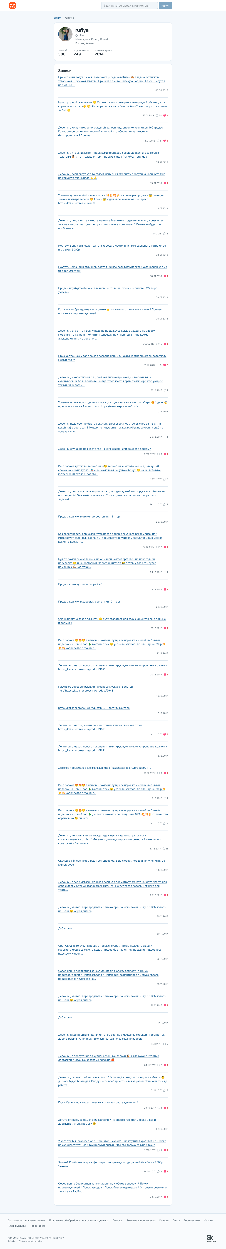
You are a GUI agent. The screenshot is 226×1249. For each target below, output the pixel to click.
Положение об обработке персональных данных (79, 1220)
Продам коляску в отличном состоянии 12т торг (89, 516)
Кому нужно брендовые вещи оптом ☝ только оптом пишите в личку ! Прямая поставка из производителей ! (110, 311)
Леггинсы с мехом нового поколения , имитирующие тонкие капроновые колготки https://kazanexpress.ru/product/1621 (112, 667)
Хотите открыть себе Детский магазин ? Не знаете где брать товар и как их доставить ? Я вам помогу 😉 (107, 1121)
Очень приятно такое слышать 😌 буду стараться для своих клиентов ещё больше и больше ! (112, 620)
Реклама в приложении (141, 1220)
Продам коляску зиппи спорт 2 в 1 (80, 584)
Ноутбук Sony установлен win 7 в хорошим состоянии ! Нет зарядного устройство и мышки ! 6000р (112, 247)
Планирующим (17, 1225)
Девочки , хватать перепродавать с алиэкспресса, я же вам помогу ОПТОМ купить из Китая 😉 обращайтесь (112, 909)
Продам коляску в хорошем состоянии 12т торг (89, 601)
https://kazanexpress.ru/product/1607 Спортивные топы (94, 708)
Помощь (118, 1220)
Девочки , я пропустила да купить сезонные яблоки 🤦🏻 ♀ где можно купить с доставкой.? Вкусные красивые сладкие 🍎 (108, 1058)
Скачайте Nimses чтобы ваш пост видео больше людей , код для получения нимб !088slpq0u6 (111, 862)
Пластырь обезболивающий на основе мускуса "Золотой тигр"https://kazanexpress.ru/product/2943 (95, 688)
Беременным (192, 1220)
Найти (165, 5)
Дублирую (65, 928)
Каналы (164, 1220)
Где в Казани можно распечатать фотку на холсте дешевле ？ (98, 1102)
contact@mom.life (33, 1241)
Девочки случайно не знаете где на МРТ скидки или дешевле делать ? (104, 448)
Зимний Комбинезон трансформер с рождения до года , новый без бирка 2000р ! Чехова (111, 1164)
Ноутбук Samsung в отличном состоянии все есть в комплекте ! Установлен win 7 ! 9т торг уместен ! (112, 268)
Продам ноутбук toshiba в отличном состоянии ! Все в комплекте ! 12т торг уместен (107, 290)
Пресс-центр (38, 1225)
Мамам (208, 1220)
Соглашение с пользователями (26, 1220)
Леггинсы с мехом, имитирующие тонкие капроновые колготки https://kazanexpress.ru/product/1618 (100, 727)
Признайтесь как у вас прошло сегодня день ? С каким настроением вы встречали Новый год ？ (112, 357)
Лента (57, 17)
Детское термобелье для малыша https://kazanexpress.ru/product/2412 (104, 767)
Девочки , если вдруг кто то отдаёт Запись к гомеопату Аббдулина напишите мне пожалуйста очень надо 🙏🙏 (111, 176)
